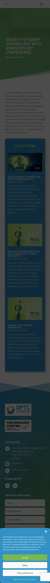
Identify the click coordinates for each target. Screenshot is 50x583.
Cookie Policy (18, 579)
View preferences (25, 573)
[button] (45, 531)
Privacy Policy (30, 579)
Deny (25, 565)
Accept (25, 557)
